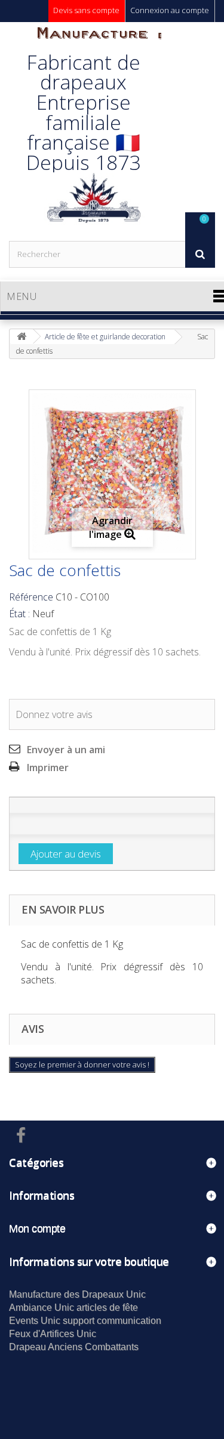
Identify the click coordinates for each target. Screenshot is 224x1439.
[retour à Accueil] (21, 336)
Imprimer (48, 767)
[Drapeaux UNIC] (92, 131)
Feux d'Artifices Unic (52, 1334)
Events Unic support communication (85, 1321)
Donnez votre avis (54, 714)
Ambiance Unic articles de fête (73, 1307)
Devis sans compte (86, 10)
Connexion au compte (169, 10)
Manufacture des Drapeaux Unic (77, 1294)
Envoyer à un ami (66, 749)
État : (19, 613)
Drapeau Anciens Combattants (74, 1347)
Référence (31, 597)
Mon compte (37, 1228)
